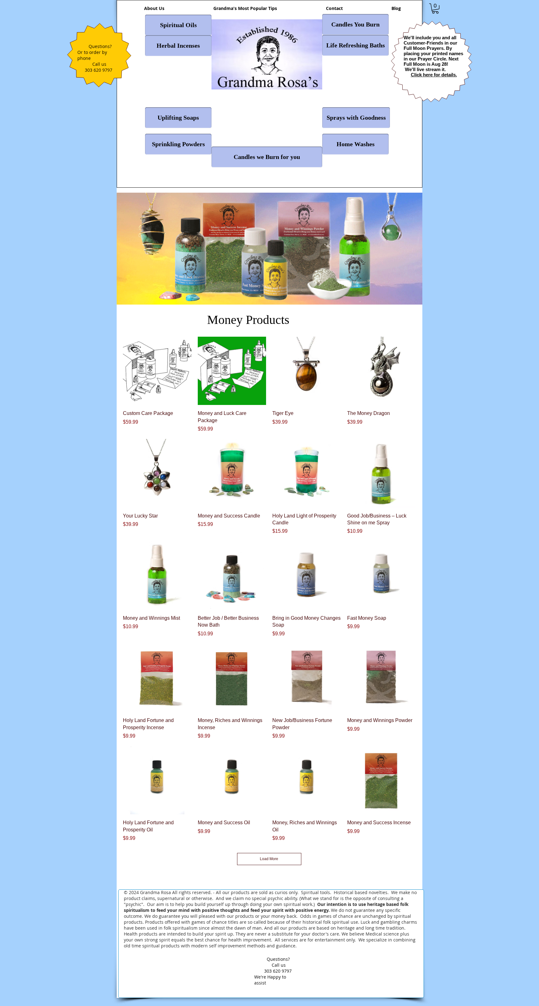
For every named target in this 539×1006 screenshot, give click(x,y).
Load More (269, 859)
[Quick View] (157, 371)
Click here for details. (434, 74)
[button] (435, 8)
